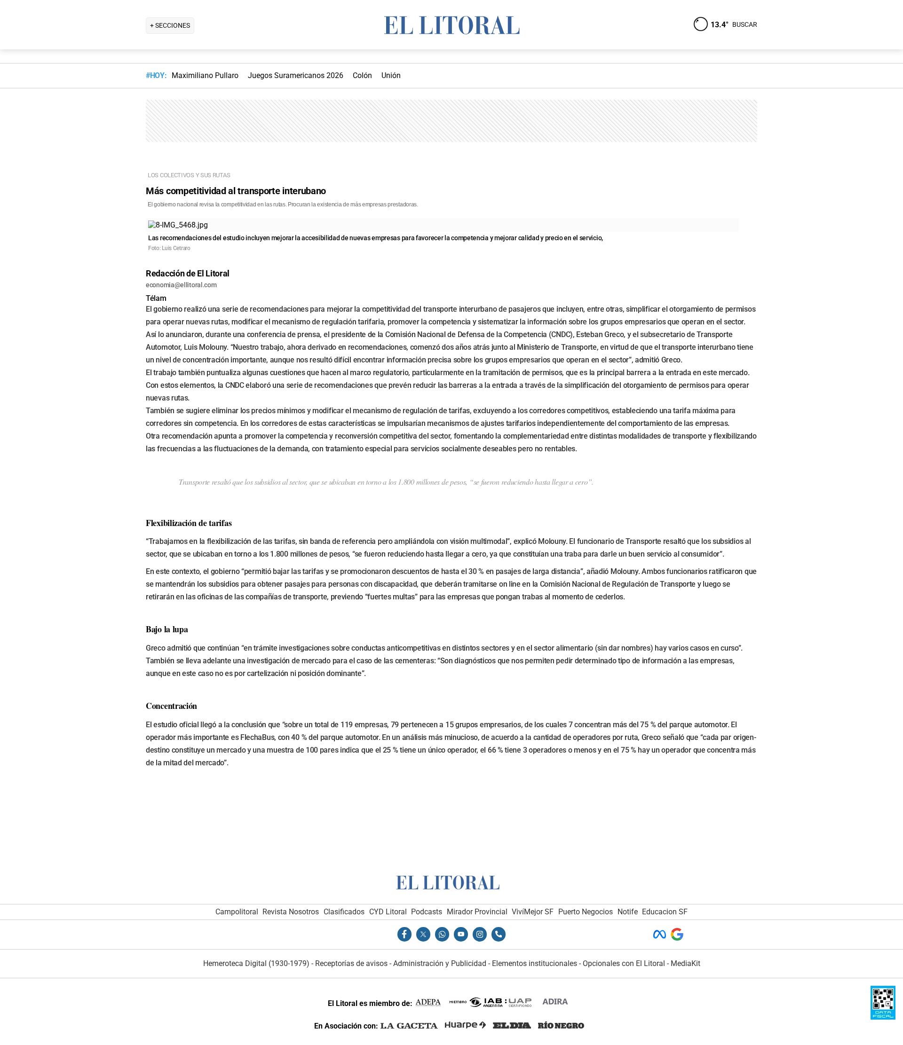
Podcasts (426, 911)
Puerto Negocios (585, 911)
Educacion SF (665, 911)
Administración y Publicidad (439, 963)
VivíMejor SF (533, 911)
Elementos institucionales (534, 963)
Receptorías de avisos (351, 963)
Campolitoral (236, 911)
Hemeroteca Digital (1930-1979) (256, 963)
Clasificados (344, 911)
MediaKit (685, 963)
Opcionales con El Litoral (624, 963)
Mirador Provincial (477, 911)
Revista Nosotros (290, 911)
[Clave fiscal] (883, 1017)
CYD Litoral (388, 911)
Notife (628, 911)
